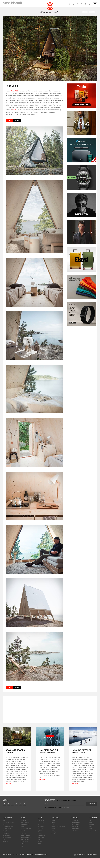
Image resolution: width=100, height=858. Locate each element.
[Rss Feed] (89, 4)
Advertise (30, 854)
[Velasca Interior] (81, 123)
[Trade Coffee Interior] (81, 95)
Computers (5, 824)
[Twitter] (73, 4)
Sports (74, 818)
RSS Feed (15, 854)
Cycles (91, 826)
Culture (55, 818)
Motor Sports (74, 826)
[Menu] (95, 4)
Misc (90, 828)
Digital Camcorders (8, 826)
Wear (23, 818)
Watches (23, 847)
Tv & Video (5, 841)
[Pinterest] (77, 4)
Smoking (53, 832)
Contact (22, 854)
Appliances (41, 820)
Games (40, 830)
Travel (53, 833)
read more (8, 783)
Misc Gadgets (6, 835)
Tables (39, 843)
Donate (53, 820)
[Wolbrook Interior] (81, 177)
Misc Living (41, 837)
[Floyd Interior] (81, 259)
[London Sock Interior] (81, 287)
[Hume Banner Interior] (81, 150)
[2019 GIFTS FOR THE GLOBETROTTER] (50, 736)
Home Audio (6, 833)
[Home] (50, 6)
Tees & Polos (24, 841)
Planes (91, 832)
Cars (90, 822)
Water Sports (74, 830)
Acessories (23, 820)
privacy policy (65, 807)
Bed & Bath (41, 826)
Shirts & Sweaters (25, 835)
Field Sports (74, 820)
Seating (40, 839)
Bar (39, 824)
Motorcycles (92, 830)
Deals (22, 826)
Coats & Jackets (25, 824)
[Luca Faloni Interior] (81, 232)
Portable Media (7, 837)
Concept (91, 824)
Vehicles (93, 818)
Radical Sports (75, 828)
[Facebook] (69, 4)
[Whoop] (81, 314)
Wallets (23, 845)
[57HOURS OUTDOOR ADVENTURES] (83, 736)
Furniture (40, 828)
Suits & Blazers (25, 839)
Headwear (23, 833)
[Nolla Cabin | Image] (50, 48)
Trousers (23, 843)
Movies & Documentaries (58, 826)
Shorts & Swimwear (26, 837)
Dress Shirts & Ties (26, 828)
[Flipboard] (81, 4)
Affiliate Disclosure (41, 854)
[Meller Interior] (81, 205)
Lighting (40, 833)
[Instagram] (85, 4)
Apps (4, 820)
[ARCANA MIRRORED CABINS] (17, 736)
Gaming (5, 830)
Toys (39, 845)
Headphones (6, 832)
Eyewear (23, 830)
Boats (90, 820)
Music (53, 828)
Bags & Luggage (25, 822)
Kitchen (40, 832)
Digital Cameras (7, 828)
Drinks (53, 822)
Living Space (41, 835)
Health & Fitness (75, 822)
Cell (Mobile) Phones (8, 822)
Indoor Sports (75, 824)
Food (52, 824)
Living (40, 818)
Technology (8, 818)
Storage (40, 841)
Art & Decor (41, 822)
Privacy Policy (7, 854)
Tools (4, 839)
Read (52, 830)
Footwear (23, 832)
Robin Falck (14, 91)
